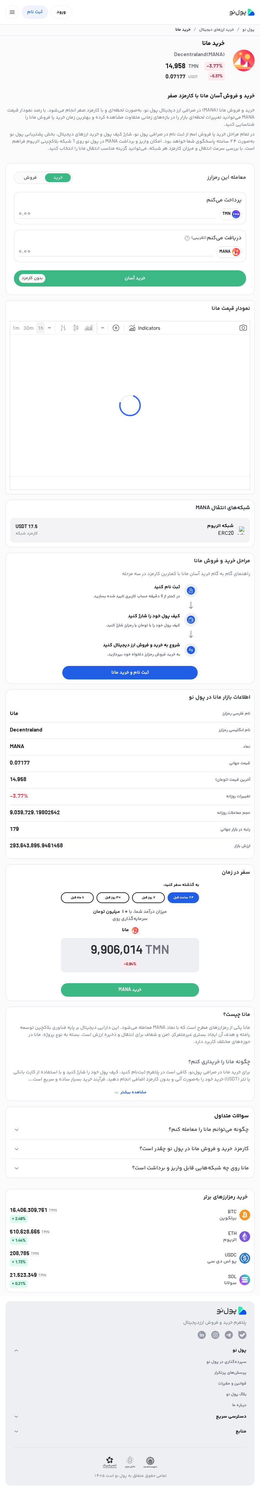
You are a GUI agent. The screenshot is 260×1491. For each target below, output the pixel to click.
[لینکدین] (202, 1335)
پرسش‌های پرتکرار (230, 1373)
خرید (58, 177)
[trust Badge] (150, 1462)
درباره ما (239, 1405)
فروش (30, 177)
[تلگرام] (229, 1335)
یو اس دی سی (222, 1261)
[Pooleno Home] (242, 12)
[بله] (242, 1335)
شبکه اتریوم (220, 526)
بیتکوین (228, 1218)
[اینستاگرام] (215, 1335)
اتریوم (230, 1240)
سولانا (230, 1283)
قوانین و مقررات (232, 1384)
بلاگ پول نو (236, 1394)
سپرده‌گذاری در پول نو (226, 1362)
